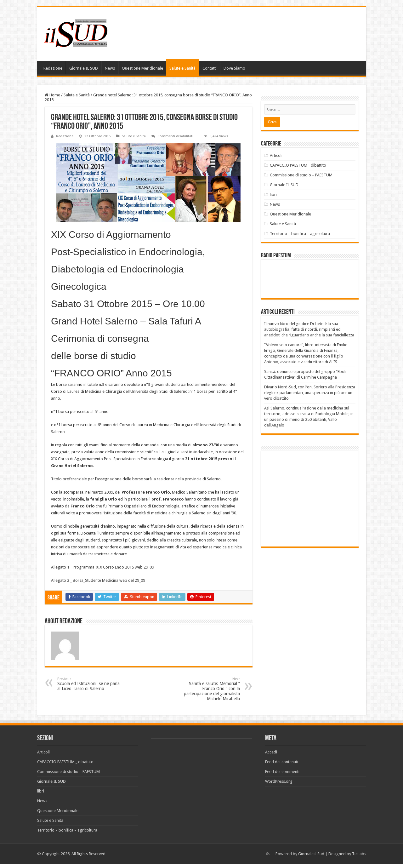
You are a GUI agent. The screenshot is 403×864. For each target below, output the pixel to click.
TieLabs (359, 853)
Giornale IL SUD (83, 68)
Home (54, 95)
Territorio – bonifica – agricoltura (300, 233)
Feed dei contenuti (281, 761)
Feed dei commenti (282, 771)
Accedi (271, 752)
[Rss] (267, 853)
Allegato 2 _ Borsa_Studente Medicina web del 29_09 (98, 580)
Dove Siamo (234, 68)
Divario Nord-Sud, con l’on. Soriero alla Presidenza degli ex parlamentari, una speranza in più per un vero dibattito (309, 393)
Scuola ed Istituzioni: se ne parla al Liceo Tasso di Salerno (88, 684)
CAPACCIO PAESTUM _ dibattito (298, 165)
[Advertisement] (317, 498)
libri (273, 194)
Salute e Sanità (182, 68)
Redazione (52, 68)
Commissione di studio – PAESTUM (301, 175)
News (110, 68)
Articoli (276, 155)
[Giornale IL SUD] (77, 32)
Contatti (209, 68)
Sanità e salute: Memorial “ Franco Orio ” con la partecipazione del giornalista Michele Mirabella (212, 689)
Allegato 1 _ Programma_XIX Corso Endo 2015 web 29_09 (102, 567)
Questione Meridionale (142, 68)
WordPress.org (278, 781)
